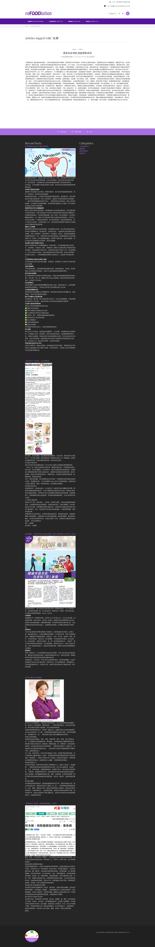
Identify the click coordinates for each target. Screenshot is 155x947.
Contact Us (28, 352)
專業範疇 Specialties (74, 21)
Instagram (78, 131)
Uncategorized (84, 146)
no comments (90, 57)
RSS (91, 131)
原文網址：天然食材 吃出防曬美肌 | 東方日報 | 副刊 (42, 528)
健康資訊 (74, 49)
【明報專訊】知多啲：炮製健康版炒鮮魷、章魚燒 (41, 803)
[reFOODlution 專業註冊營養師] (77, 13)
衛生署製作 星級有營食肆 (33, 669)
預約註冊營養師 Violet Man (33, 674)
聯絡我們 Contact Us (92, 21)
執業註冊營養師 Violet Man (33, 799)
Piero (128, 932)
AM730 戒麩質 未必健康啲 (33, 677)
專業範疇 (45, 674)
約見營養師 (28, 917)
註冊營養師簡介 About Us (56, 21)
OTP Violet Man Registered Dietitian (36, 357)
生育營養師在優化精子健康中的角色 (36, 146)
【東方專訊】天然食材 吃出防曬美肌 (37, 361)
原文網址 (28, 913)
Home (26, 26)
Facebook (63, 131)
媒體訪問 (81, 49)
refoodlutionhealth (67, 57)
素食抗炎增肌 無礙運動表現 (77, 52)
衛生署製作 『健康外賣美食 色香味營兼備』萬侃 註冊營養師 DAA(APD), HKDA (50, 534)
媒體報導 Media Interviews (35, 21)
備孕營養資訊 (83, 151)
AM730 (27, 797)
